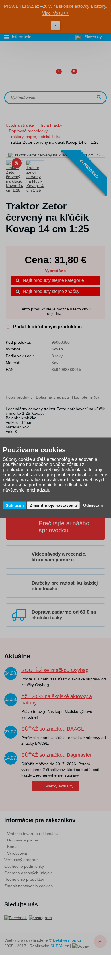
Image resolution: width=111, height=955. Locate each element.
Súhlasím (15, 505)
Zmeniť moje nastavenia (53, 505)
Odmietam (93, 505)
